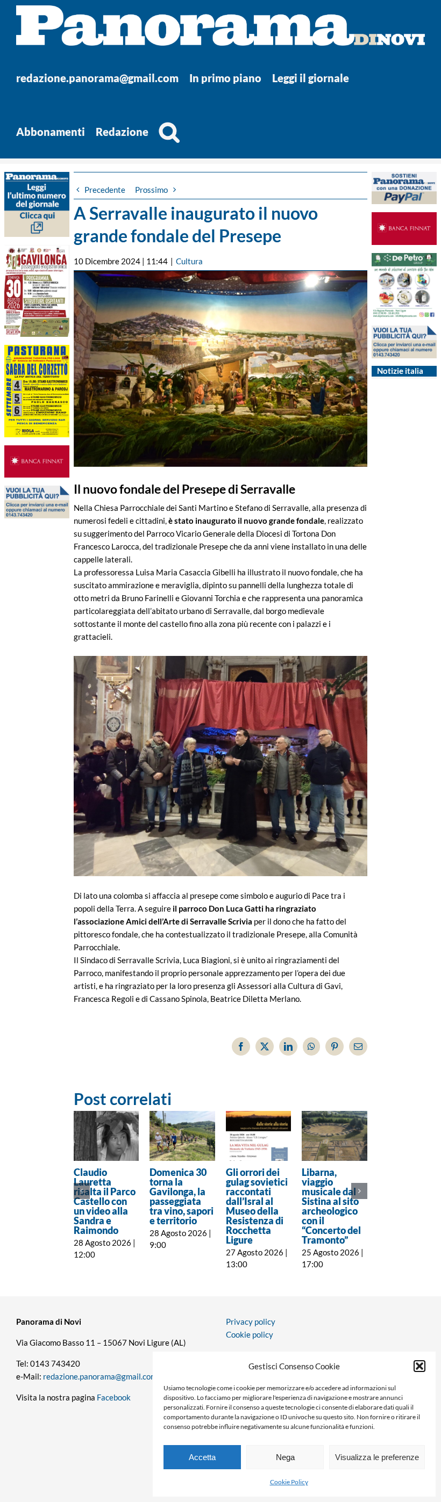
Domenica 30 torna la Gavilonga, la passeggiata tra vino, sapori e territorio (182, 1196)
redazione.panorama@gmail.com (100, 1376)
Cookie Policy (289, 1482)
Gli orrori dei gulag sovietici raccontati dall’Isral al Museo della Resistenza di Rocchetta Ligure (257, 1206)
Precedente (104, 189)
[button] (419, 1366)
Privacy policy (250, 1321)
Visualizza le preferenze (377, 1457)
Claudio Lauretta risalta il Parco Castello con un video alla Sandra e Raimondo (105, 1201)
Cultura (189, 261)
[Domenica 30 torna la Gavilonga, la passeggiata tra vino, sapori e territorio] (182, 1136)
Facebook (114, 1397)
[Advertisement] (36, 734)
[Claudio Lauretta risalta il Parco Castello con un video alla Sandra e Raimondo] (106, 1136)
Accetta (202, 1457)
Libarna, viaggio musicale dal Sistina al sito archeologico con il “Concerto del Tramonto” (331, 1206)
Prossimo (151, 189)
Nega (285, 1457)
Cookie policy (249, 1334)
